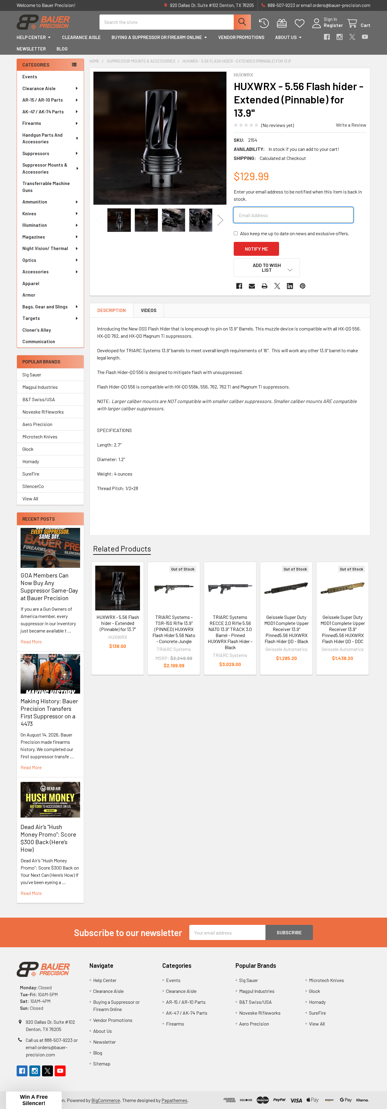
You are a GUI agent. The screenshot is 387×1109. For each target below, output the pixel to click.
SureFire (30, 473)
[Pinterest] (302, 286)
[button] (267, 267)
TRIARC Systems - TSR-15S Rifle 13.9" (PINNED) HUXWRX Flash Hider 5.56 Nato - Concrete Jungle (173, 629)
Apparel (30, 283)
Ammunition (34, 201)
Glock (28, 449)
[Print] (264, 286)
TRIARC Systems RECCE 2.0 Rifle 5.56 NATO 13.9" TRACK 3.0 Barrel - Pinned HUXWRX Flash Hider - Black (230, 632)
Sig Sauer (31, 374)
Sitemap (101, 1063)
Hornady (30, 461)
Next (220, 220)
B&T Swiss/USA (38, 399)
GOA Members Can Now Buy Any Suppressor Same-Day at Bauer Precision (49, 586)
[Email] (251, 286)
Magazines (33, 236)
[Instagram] (339, 36)
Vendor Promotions (241, 37)
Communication (38, 341)
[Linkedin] (290, 286)
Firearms (31, 123)
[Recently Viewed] (265, 23)
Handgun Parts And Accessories (42, 138)
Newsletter (31, 48)
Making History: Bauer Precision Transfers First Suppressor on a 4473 (49, 712)
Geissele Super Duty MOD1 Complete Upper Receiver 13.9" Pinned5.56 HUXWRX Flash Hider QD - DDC (342, 629)
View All (30, 498)
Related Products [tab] (122, 548)
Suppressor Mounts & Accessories (44, 168)
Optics (29, 260)
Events (29, 76)
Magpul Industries (40, 387)
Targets (31, 318)
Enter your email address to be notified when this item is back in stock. (298, 195)
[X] (352, 36)
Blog (62, 48)
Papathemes (174, 1100)
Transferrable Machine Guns (46, 186)
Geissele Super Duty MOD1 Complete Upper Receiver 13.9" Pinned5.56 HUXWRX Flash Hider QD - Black (286, 629)
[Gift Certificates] (283, 23)
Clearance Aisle (81, 37)
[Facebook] (326, 36)
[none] (159, 138)
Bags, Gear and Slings (45, 306)
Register (333, 25)
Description (111, 310)
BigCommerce (105, 1100)
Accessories (35, 271)
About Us (286, 37)
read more (31, 641)
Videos (148, 310)
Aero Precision (37, 424)
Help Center (31, 37)
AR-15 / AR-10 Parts (42, 99)
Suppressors (35, 153)
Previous (99, 220)
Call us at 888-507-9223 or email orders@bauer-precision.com (52, 1047)
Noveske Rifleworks (43, 412)
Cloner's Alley (36, 330)
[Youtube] (364, 36)
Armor (28, 295)
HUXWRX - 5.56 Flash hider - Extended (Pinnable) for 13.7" (117, 623)
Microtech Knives (39, 436)
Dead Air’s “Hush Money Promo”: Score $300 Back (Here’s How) (48, 838)
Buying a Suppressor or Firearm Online (157, 37)
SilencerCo (33, 486)
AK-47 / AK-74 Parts (43, 111)
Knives (29, 213)
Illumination (34, 225)
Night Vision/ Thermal (45, 248)
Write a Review (351, 125)
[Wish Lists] (301, 23)
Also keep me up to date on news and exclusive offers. (294, 233)
